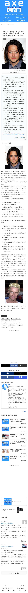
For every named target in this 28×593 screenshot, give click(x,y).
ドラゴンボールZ (6, 325)
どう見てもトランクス (7, 323)
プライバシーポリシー (7, 588)
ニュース (5, 316)
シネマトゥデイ (19, 137)
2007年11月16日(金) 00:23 (7, 523)
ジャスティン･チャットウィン (9, 320)
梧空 (13, 327)
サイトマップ (20, 585)
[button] (22, 365)
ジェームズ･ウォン (16, 318)
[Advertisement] (14, 480)
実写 (4, 327)
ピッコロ (21, 325)
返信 (24, 541)
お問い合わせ (20, 588)
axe (9, 384)
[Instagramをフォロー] (20, 377)
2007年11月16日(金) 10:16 (7, 546)
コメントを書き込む (14, 573)
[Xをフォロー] (20, 373)
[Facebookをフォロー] (7, 377)
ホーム (8, 585)
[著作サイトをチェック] (7, 373)
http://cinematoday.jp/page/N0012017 (13, 134)
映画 (8, 327)
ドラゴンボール (18, 323)
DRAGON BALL (6, 318)
